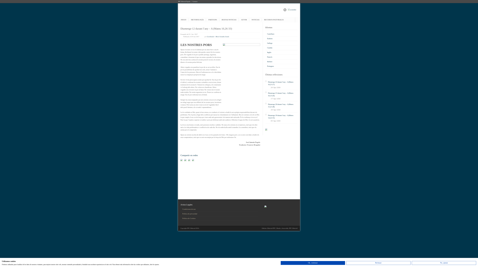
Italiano (269, 62)
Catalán (269, 48)
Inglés (269, 52)
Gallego (269, 43)
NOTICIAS (255, 20)
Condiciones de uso (189, 209)
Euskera (269, 38)
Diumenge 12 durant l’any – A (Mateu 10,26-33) (206, 28)
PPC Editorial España (184, 1)
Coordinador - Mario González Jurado (218, 36)
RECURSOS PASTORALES (274, 20)
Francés (269, 57)
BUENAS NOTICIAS (229, 20)
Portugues (270, 66)
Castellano (270, 34)
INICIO (183, 20)
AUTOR (244, 20)
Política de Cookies (189, 218)
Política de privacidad (189, 214)
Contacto (195, 1)
